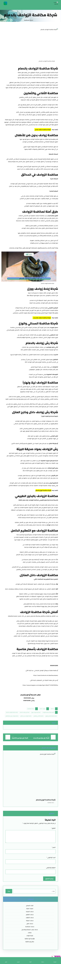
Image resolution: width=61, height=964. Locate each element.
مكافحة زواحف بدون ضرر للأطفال (12, 716)
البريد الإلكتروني (50, 857)
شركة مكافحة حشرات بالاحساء (42, 318)
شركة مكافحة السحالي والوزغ (51, 716)
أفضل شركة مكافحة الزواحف (48, 712)
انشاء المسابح (29, 905)
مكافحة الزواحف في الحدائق (25, 716)
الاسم (53, 847)
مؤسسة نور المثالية (30, 938)
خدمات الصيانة (29, 920)
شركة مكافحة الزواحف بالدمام (12, 712)
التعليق (53, 828)
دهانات (30, 932)
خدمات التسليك (30, 911)
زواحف (48, 525)
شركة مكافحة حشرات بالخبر (43, 129)
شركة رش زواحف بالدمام (24, 712)
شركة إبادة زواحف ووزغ (36, 712)
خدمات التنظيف (30, 917)
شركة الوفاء (29, 935)
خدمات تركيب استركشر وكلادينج (30, 929)
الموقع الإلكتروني (50, 867)
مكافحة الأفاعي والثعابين (38, 716)
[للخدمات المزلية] (55, 5)
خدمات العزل (29, 923)
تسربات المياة (29, 908)
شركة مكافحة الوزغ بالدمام (43, 490)
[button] (53, 727)
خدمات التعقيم (30, 914)
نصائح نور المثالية (29, 941)
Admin (52, 709)
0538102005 (27, 698)
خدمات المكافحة (30, 709)
